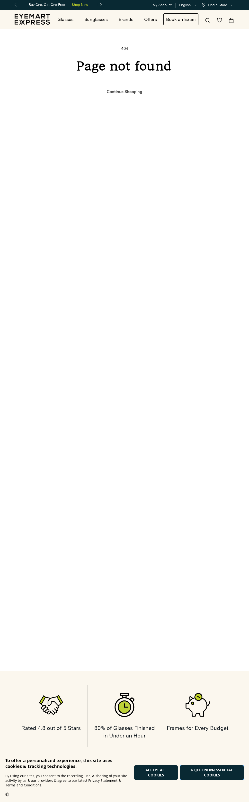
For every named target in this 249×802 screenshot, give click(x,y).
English (185, 5)
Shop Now (80, 5)
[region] (58, 4)
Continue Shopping (124, 91)
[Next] (101, 5)
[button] (218, 5)
